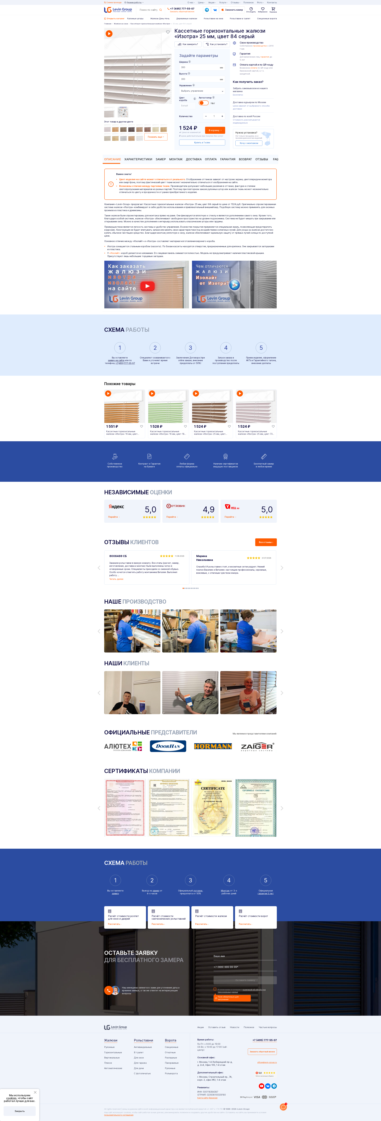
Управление (185, 85)
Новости (234, 1027)
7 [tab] (193, 588)
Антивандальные (143, 1047)
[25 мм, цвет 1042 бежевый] (132, 137)
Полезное (248, 2)
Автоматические (113, 1068)
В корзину (214, 130)
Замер (161, 159)
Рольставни (143, 1040)
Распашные (171, 1057)
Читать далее (116, 579)
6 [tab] (191, 588)
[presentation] (202, 67)
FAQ (275, 159)
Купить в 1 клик (202, 142)
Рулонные (109, 1047)
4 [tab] (188, 588)
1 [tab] (183, 588)
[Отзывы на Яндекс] (265, 1074)
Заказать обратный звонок (262, 1052)
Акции (211, 2)
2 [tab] (184, 588)
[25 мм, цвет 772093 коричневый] (116, 128)
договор (197, 890)
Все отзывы (265, 542)
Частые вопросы (268, 1027)
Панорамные (172, 1062)
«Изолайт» (115, 253)
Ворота (170, 1040)
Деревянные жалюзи (186, 18)
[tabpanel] (137, 66)
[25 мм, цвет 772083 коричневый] (140, 128)
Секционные (171, 1047)
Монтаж (175, 159)
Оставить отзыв (216, 1027)
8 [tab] (194, 588)
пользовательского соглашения (118, 1115)
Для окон (139, 1057)
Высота (183, 73)
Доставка (194, 159)
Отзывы (261, 159)
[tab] (112, 159)
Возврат (245, 159)
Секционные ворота (267, 18)
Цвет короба (183, 98)
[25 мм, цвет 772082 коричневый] (164, 128)
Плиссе (108, 1062)
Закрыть (20, 1111)
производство (260, 46)
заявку (115, 893)
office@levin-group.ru (267, 1062)
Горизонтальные (113, 1052)
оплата (253, 68)
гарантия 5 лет (266, 893)
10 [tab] (198, 588)
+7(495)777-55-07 (125, 363)
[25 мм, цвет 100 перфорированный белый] (140, 137)
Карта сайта (202, 1098)
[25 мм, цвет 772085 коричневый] (148, 128)
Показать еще (155, 137)
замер (156, 890)
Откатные (170, 1052)
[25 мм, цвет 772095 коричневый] (124, 128)
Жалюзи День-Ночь (160, 18)
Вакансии (213, 1098)
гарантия (264, 57)
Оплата (211, 159)
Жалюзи (110, 1040)
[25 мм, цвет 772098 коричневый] (132, 128)
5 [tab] (189, 588)
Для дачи (139, 1068)
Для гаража (140, 1062)
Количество (185, 116)
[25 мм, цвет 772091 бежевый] (156, 128)
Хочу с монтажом (249, 143)
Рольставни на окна (213, 18)
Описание (112, 159)
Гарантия (227, 159)
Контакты (272, 2)
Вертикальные (112, 1057)
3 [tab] (186, 588)
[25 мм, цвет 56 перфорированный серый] (124, 137)
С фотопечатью (142, 1073)
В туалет (139, 1052)
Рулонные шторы (135, 18)
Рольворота (171, 1073)
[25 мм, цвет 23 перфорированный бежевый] (108, 137)
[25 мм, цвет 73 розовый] (108, 128)
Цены (201, 2)
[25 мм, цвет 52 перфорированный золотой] (116, 137)
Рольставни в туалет (240, 18)
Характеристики (138, 159)
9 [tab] (196, 588)
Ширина (183, 62)
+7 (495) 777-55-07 (182, 8)
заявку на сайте (116, 360)
